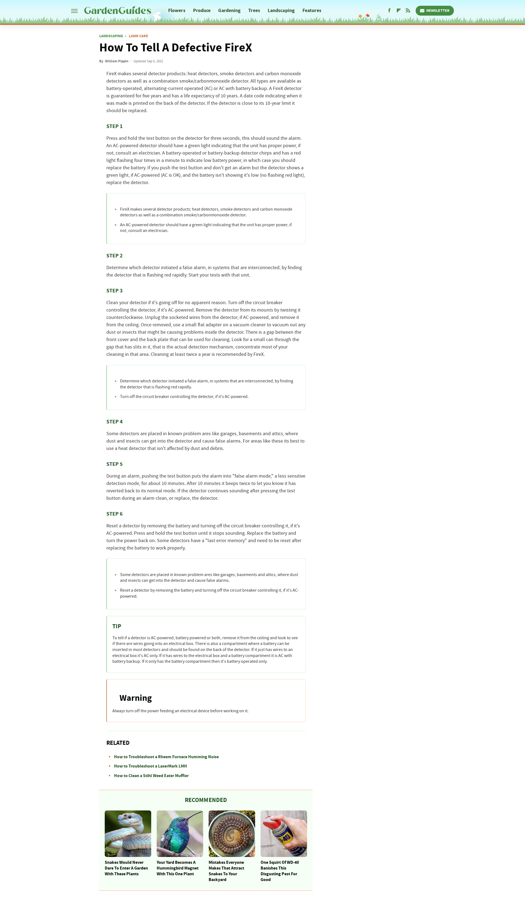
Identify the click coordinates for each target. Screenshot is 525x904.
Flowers (176, 10)
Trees (254, 10)
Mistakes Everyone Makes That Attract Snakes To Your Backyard (226, 871)
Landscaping (281, 10)
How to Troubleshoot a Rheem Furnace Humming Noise (166, 757)
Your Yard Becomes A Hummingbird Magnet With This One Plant (178, 868)
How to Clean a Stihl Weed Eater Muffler (151, 775)
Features (311, 10)
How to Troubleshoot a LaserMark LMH (150, 766)
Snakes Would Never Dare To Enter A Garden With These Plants (126, 868)
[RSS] (408, 11)
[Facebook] (389, 11)
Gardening (229, 10)
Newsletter (438, 10)
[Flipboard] (398, 11)
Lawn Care (138, 36)
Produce (202, 10)
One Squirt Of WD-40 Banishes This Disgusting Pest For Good (280, 871)
